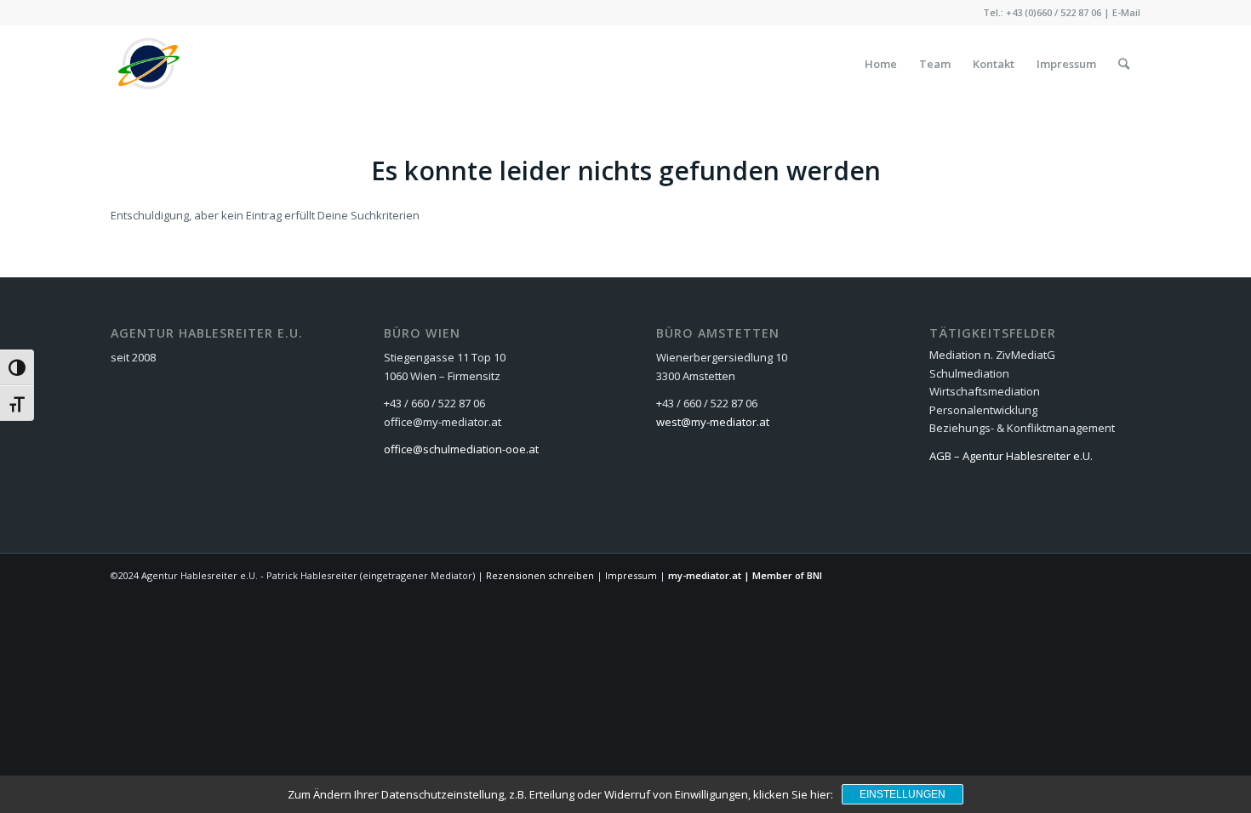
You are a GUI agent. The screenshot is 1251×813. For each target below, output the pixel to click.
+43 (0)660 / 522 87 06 (1053, 12)
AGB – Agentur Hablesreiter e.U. (1011, 455)
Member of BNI (787, 575)
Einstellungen (902, 794)
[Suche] (1123, 64)
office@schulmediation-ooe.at (461, 449)
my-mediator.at (704, 575)
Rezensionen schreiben (540, 575)
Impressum (631, 575)
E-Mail (1126, 12)
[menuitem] (881, 64)
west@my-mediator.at (712, 421)
